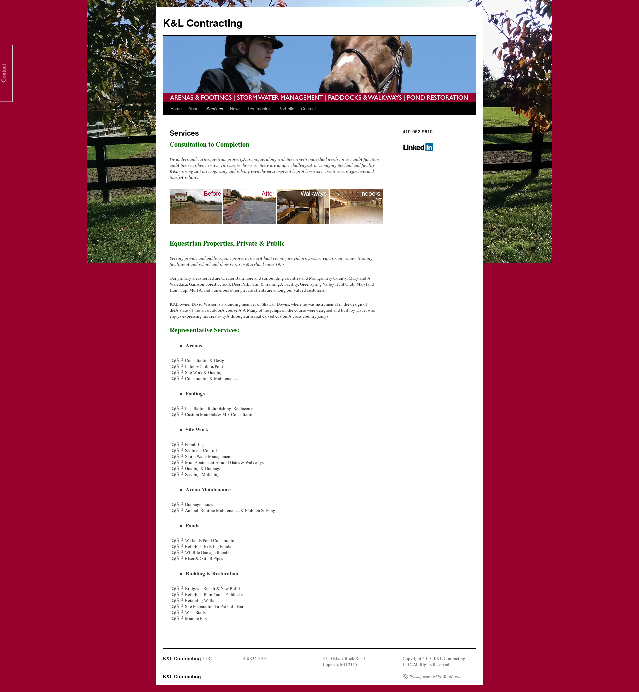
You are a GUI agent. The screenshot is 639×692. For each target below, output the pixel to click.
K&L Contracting (202, 22)
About (194, 108)
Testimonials (259, 108)
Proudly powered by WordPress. (435, 676)
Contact (308, 108)
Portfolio (286, 108)
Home (176, 108)
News (235, 108)
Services (214, 108)
